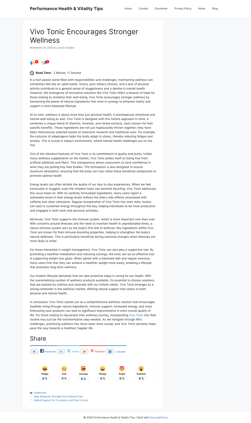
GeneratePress (159, 417)
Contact (143, 8)
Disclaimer (161, 8)
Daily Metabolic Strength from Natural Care (58, 396)
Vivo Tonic (136, 315)
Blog (215, 8)
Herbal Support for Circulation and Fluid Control (61, 400)
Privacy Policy (183, 8)
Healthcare (40, 392)
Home (128, 8)
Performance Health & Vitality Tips (66, 8)
